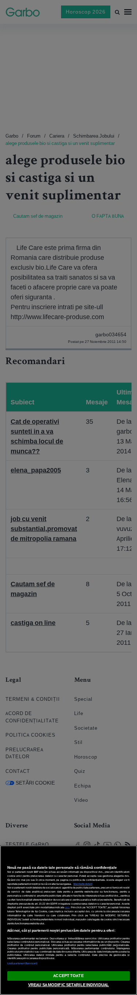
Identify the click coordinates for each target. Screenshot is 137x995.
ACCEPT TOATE (68, 975)
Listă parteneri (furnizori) (22, 963)
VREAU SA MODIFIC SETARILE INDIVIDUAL (68, 984)
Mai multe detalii (82, 884)
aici (67, 907)
